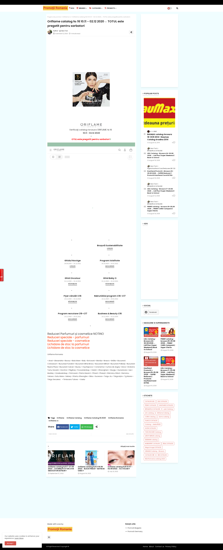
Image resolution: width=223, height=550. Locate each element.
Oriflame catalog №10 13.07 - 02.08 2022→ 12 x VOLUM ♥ (120, 468)
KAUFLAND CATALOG (166, 405)
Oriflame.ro (66, 17)
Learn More (19, 538)
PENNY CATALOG (150, 405)
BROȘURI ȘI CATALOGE (152, 409)
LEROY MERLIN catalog (152, 436)
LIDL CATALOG (162, 401)
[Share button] (96, 426)
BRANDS (82, 8)
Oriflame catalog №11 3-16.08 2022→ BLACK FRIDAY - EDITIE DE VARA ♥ (91, 469)
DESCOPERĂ (109, 266)
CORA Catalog (150, 417)
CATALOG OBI (149, 455)
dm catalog (149, 413)
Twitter (76, 427)
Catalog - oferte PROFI (153, 424)
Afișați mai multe (127, 446)
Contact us (159, 546)
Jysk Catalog (168, 409)
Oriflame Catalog (74, 418)
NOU (72, 8)
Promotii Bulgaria (134, 528)
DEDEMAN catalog (151, 440)
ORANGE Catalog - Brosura (154, 451)
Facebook (64, 427)
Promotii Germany (135, 531)
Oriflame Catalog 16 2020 (95, 418)
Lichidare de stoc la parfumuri (68, 344)
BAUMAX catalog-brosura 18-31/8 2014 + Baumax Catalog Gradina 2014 (159, 137)
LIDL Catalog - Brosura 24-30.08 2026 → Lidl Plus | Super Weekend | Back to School (160, 155)
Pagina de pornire (54, 17)
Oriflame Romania (116, 418)
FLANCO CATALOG (151, 421)
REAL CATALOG (168, 443)
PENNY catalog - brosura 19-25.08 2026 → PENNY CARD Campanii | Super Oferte (161, 209)
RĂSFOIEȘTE (72, 284)
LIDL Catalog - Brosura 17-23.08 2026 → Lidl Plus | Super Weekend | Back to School (160, 191)
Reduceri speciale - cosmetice (68, 341)
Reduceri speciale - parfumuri (68, 337)
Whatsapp (88, 427)
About (151, 546)
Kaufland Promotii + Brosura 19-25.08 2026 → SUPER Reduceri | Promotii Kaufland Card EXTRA (160, 173)
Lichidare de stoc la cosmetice (68, 348)
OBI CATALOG (162, 455)
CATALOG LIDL (149, 401)
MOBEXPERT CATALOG (152, 443)
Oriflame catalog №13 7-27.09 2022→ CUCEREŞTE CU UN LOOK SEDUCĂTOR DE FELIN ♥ (61, 469)
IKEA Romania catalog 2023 (155, 459)
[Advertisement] (93, 54)
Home (145, 546)
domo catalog (164, 417)
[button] (177, 8)
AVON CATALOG (150, 428)
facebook (153, 312)
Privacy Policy (170, 546)
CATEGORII (96, 8)
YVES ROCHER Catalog (153, 432)
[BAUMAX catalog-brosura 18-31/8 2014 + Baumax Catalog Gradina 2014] (159, 113)
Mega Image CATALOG (153, 447)
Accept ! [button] (10, 543)
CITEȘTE (110, 248)
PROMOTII (111, 8)
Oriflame (60, 418)
